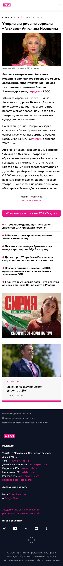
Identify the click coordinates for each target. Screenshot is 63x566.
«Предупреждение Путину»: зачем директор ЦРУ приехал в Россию (27, 226)
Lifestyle (9, 17)
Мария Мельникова (31, 196)
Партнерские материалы (17, 479)
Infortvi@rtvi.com (38, 464)
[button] (59, 5)
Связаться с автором (31, 201)
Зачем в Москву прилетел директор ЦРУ (24, 388)
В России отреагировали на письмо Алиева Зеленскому (27, 237)
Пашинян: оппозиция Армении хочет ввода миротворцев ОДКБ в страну (28, 248)
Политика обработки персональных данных (25, 422)
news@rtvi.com (29, 468)
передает (35, 91)
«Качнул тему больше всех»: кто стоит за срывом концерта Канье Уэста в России (30, 283)
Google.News (11, 498)
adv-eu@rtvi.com (29, 476)
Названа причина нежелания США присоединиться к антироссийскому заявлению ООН (26, 271)
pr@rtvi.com (28, 472)
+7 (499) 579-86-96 (18, 460)
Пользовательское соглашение (18, 418)
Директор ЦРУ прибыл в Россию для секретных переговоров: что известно (27, 259)
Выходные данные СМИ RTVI (16, 413)
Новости (13, 382)
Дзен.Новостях (17, 494)
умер (35, 139)
